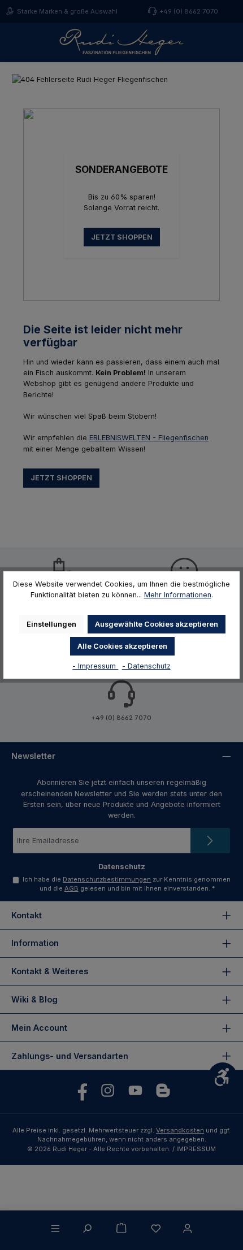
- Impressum (95, 666)
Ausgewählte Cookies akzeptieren (156, 624)
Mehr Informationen (177, 595)
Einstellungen (51, 624)
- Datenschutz (146, 666)
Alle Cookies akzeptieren (122, 646)
